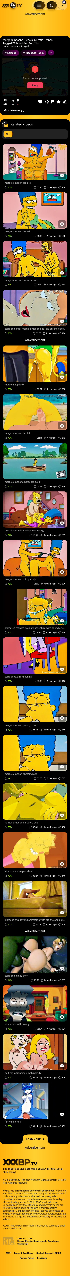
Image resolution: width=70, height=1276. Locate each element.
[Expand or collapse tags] (51, 52)
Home (6, 46)
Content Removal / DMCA (48, 1253)
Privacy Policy (27, 1258)
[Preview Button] (62, 175)
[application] (35, 77)
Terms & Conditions (23, 1253)
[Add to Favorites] (40, 101)
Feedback (42, 1258)
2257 (8, 1253)
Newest (15, 46)
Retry (35, 85)
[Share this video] (47, 101)
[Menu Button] (39, 5)
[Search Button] (51, 5)
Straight (24, 46)
